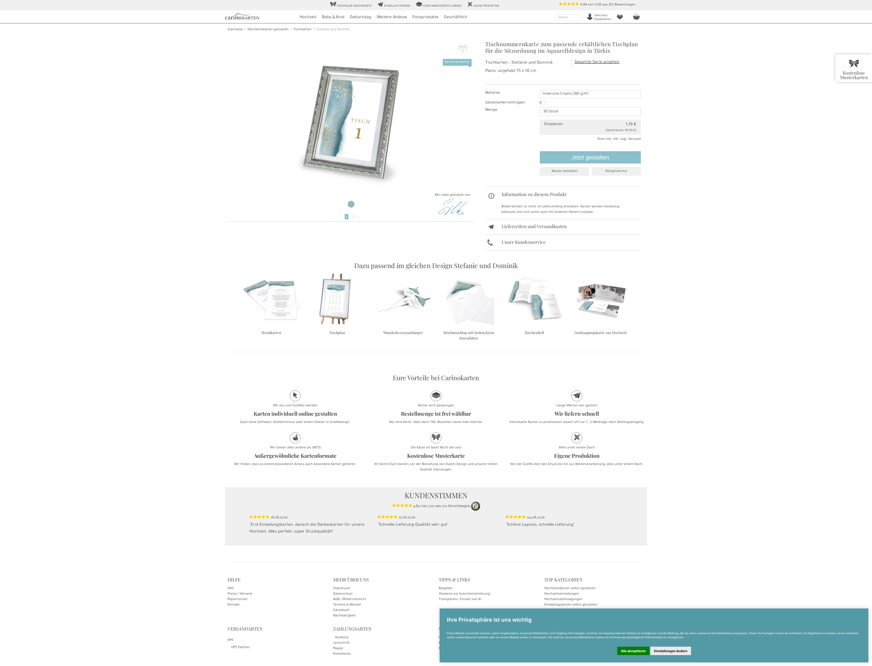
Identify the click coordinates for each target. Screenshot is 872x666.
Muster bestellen (564, 171)
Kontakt (234, 605)
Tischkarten (302, 30)
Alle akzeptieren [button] (633, 651)
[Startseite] (260, 17)
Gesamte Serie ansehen (597, 62)
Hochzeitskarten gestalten (268, 30)
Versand (634, 139)
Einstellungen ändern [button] (670, 651)
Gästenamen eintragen (505, 103)
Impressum (341, 589)
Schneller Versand (393, 5)
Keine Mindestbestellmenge (439, 5)
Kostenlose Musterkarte (351, 5)
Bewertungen (625, 5)
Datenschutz (343, 594)
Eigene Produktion (483, 5)
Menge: (491, 110)
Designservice (616, 171)
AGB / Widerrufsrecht (349, 599)
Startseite (235, 30)
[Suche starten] (579, 17)
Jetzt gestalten (590, 157)
